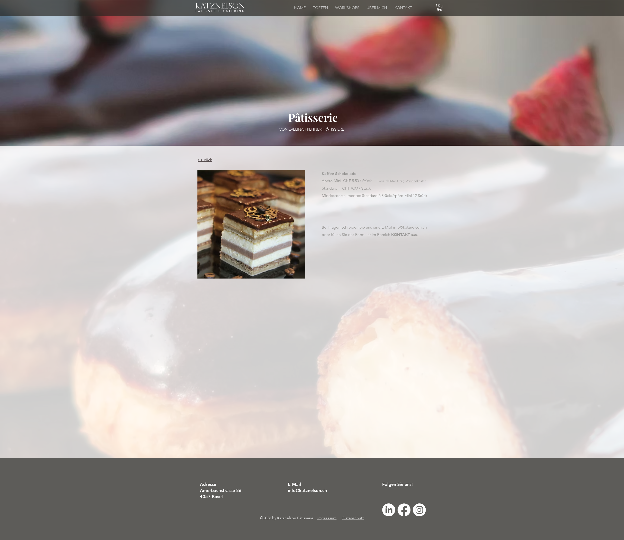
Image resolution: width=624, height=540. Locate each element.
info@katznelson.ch (410, 227)
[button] (439, 7)
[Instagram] (419, 509)
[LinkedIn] (388, 509)
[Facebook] (404, 509)
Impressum (327, 518)
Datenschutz (353, 518)
